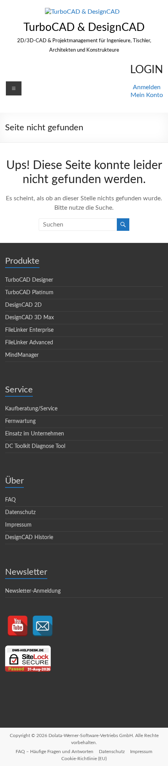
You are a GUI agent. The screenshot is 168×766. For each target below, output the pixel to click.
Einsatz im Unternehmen (34, 434)
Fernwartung (20, 421)
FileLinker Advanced (29, 342)
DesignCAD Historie (29, 537)
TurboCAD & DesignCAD (84, 27)
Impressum (18, 525)
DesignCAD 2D (23, 305)
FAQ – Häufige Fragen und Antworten (54, 751)
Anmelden (147, 87)
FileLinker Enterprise (29, 330)
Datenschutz (20, 512)
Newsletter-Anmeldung (33, 591)
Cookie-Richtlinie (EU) (84, 758)
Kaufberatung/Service (31, 409)
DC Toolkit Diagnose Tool (35, 446)
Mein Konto (146, 95)
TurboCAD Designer (29, 280)
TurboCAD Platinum (29, 292)
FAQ (10, 500)
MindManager (22, 355)
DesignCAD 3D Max (29, 317)
